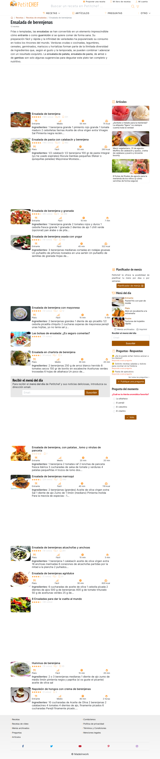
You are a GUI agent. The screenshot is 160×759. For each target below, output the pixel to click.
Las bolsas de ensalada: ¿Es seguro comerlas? (61, 333)
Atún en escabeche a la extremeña (136, 312)
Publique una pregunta (132, 381)
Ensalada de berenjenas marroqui (53, 476)
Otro (144, 13)
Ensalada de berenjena (46, 113)
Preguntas (114, 13)
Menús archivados (125, 329)
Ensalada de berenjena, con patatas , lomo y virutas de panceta (66, 449)
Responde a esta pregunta (122, 360)
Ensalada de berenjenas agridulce (53, 573)
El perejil (120, 402)
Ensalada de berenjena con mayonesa (56, 307)
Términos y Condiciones (94, 728)
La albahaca (122, 398)
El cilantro (121, 411)
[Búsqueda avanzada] (137, 6)
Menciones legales (92, 733)
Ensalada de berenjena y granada (53, 210)
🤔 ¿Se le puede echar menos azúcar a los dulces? (130, 357)
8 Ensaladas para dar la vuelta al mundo (57, 598)
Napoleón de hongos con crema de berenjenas (61, 689)
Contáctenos (89, 719)
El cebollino (121, 407)
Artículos (82, 13)
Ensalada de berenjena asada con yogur (57, 236)
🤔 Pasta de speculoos (123, 372)
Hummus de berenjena (46, 663)
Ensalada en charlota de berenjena (53, 352)
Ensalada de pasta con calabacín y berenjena (60, 139)
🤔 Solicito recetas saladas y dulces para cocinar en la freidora (129, 365)
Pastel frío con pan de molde (135, 302)
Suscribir (91, 392)
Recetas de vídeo (20, 724)
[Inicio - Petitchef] (12, 17)
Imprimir (143, 329)
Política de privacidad (93, 724)
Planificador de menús (129, 285)
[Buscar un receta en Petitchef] (133, 6)
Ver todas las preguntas (138, 377)
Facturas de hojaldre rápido (134, 322)
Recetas (51, 13)
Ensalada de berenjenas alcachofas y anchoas (61, 547)
